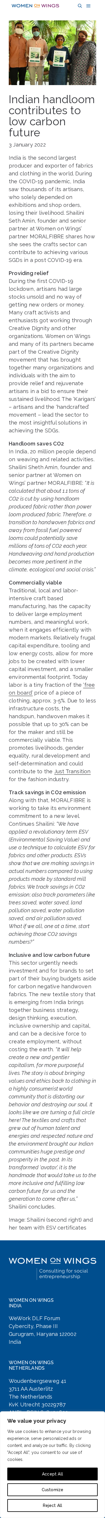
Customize (53, 1489)
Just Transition (72, 771)
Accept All (52, 1474)
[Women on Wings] (35, 6)
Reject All (52, 1505)
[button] (79, 5)
